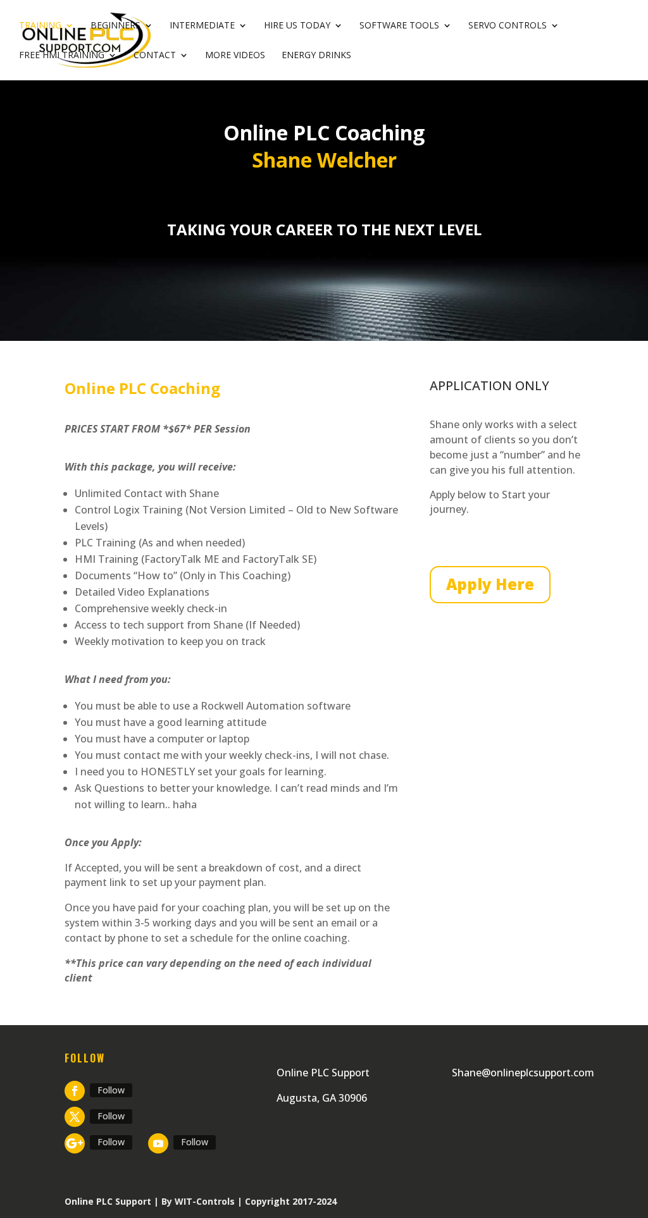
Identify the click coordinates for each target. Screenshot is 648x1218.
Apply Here (490, 584)
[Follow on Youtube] (158, 1143)
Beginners (115, 26)
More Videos (235, 56)
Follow (111, 1090)
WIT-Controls (205, 1201)
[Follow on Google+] (75, 1143)
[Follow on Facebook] (75, 1091)
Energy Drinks (316, 56)
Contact (155, 56)
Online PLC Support (108, 1201)
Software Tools (399, 26)
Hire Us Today (297, 26)
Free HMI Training (61, 56)
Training (40, 26)
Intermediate (202, 26)
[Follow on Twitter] (75, 1117)
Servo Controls (507, 26)
